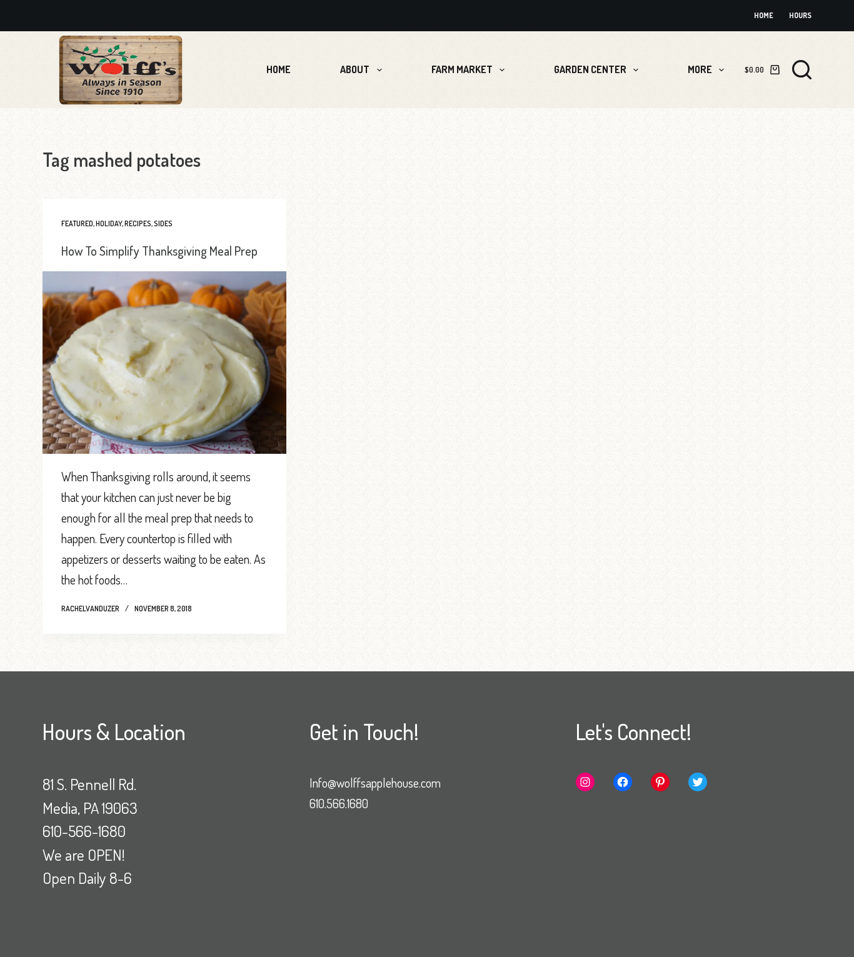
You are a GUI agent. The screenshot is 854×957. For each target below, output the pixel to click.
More (700, 69)
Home (763, 15)
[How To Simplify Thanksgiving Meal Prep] (164, 362)
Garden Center (590, 69)
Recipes (137, 223)
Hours (800, 15)
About (354, 69)
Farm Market (462, 69)
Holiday (109, 223)
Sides (163, 223)
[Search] (801, 69)
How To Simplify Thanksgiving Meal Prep (159, 251)
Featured (77, 223)
